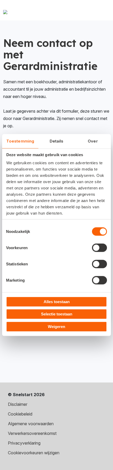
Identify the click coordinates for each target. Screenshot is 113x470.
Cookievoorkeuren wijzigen (33, 452)
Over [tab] (92, 141)
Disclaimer (17, 404)
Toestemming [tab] (20, 141)
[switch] (99, 247)
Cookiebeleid (20, 414)
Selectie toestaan (56, 314)
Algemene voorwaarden (31, 423)
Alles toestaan (57, 301)
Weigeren (56, 326)
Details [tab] (57, 141)
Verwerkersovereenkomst (32, 433)
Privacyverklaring (24, 443)
